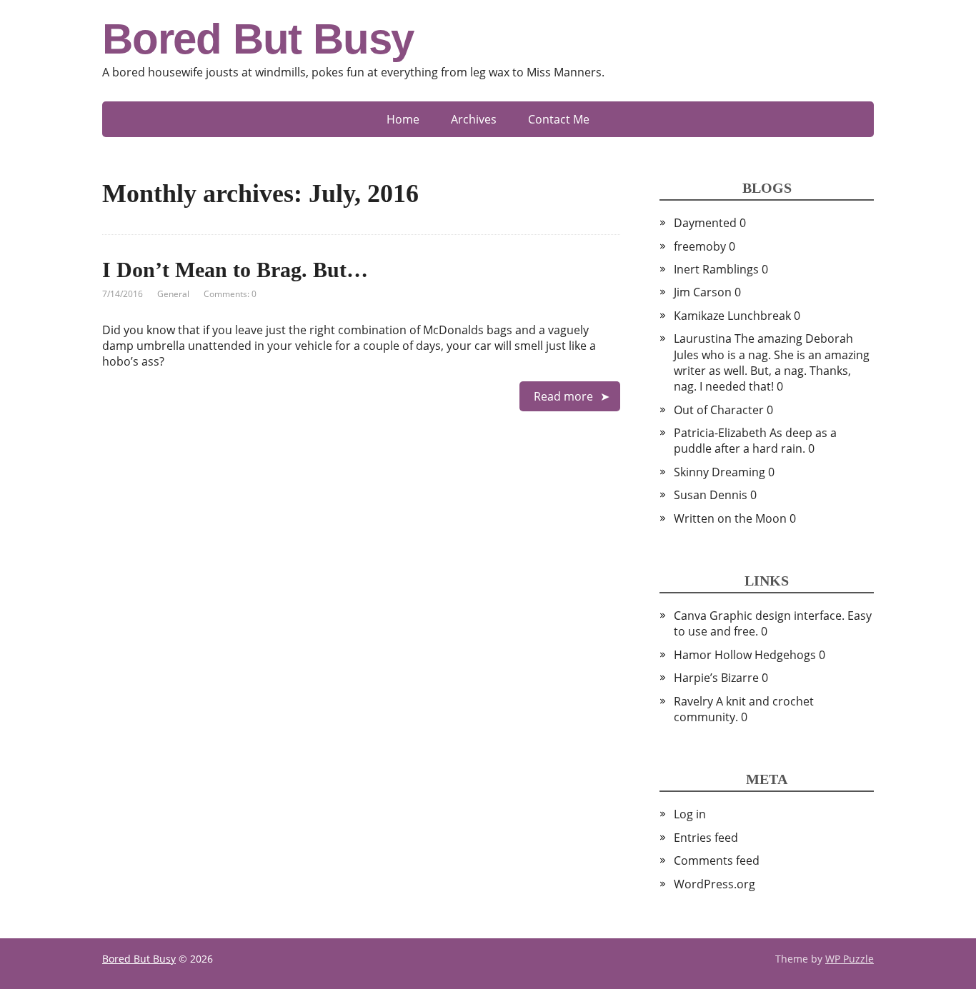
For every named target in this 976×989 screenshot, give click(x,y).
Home (403, 119)
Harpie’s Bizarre (716, 678)
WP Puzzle (849, 958)
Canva (690, 615)
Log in (690, 814)
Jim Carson (703, 292)
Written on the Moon (730, 518)
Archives (474, 119)
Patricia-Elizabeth (720, 433)
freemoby (700, 246)
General (173, 294)
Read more (563, 396)
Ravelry (693, 701)
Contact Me (558, 119)
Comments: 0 (230, 294)
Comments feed (717, 860)
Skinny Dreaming (719, 472)
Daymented (705, 223)
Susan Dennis (710, 495)
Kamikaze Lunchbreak (732, 315)
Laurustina (703, 338)
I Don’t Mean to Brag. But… (235, 269)
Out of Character (719, 410)
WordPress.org (714, 884)
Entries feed (706, 837)
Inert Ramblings (716, 269)
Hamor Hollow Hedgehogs (745, 655)
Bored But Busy (258, 39)
